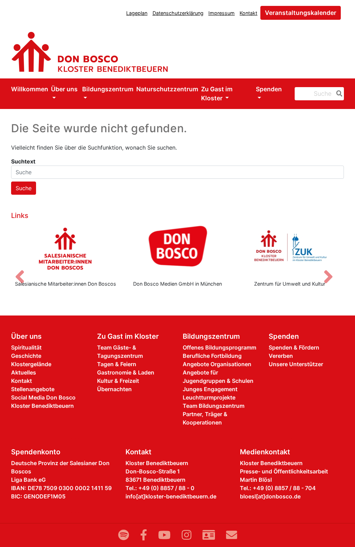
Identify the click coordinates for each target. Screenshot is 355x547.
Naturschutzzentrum (167, 89)
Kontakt (248, 13)
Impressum (221, 13)
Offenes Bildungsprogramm (219, 347)
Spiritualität (26, 347)
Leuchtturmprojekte (209, 397)
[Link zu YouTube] (164, 535)
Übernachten (114, 389)
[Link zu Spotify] (123, 535)
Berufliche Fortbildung (212, 355)
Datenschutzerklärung (178, 13)
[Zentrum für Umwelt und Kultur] (289, 248)
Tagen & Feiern (116, 364)
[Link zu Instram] (186, 535)
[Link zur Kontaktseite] (208, 535)
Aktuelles (23, 372)
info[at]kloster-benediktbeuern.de (170, 496)
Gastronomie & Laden (125, 372)
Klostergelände (31, 364)
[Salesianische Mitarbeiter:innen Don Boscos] (65, 248)
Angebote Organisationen (217, 364)
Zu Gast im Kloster (217, 93)
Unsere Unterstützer (296, 364)
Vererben (281, 355)
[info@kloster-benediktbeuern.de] (231, 535)
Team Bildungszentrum (213, 405)
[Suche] (338, 93)
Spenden (269, 89)
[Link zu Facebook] (143, 535)
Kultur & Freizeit (118, 380)
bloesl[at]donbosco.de (270, 496)
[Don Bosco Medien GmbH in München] (177, 248)
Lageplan (136, 13)
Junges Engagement (210, 389)
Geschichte (26, 355)
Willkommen (29, 89)
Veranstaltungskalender (300, 12)
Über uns (64, 89)
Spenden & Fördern (294, 347)
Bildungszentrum (107, 89)
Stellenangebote (32, 389)
